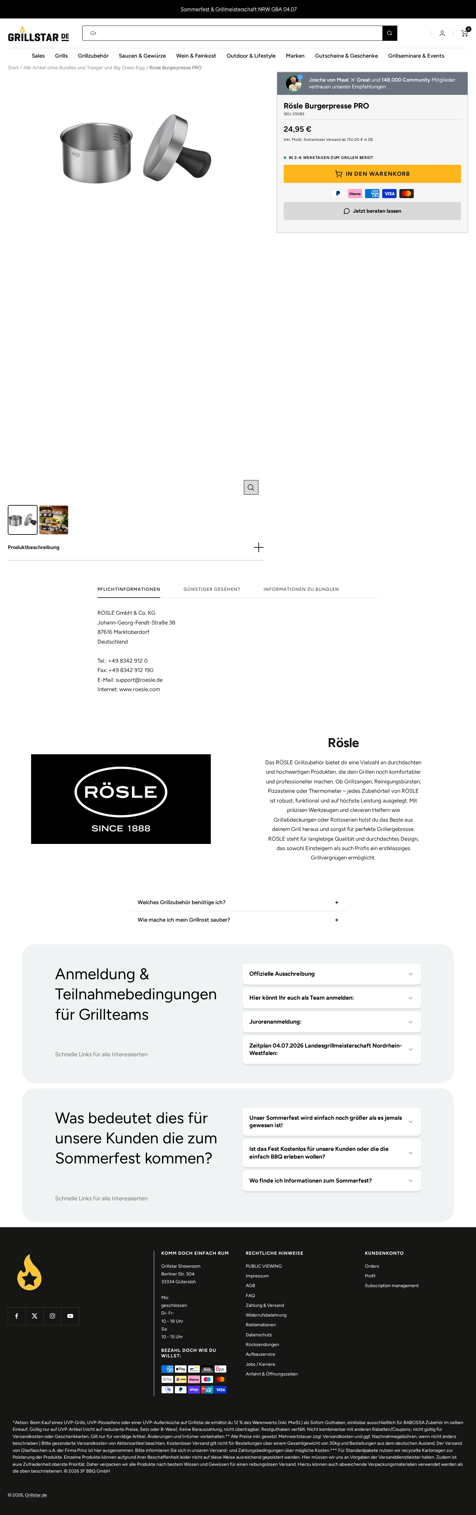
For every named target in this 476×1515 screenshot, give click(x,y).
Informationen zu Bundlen (301, 589)
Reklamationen (261, 1325)
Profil (370, 1276)
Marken (295, 55)
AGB (250, 1285)
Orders (372, 1266)
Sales (38, 55)
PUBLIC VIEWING (264, 1266)
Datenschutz (259, 1335)
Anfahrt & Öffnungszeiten (272, 1374)
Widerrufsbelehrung (266, 1315)
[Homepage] (29, 1254)
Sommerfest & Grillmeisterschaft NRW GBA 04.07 (239, 9)
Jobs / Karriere (260, 1364)
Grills (61, 55)
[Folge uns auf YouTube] (70, 1316)
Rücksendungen (262, 1344)
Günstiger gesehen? (212, 589)
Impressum (257, 1276)
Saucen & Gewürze (142, 55)
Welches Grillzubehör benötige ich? (182, 902)
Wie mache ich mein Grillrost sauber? (184, 919)
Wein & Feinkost (196, 55)
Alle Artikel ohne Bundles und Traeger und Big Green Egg (84, 68)
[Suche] (389, 33)
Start (13, 68)
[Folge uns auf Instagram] (52, 1316)
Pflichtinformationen (128, 589)
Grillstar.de (36, 1495)
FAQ (250, 1295)
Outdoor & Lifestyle (251, 55)
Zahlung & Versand (265, 1305)
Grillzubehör (93, 55)
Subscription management (392, 1285)
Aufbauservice (260, 1354)
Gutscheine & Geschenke (346, 55)
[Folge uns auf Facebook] (17, 1316)
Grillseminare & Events (416, 55)
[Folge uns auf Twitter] (34, 1316)
